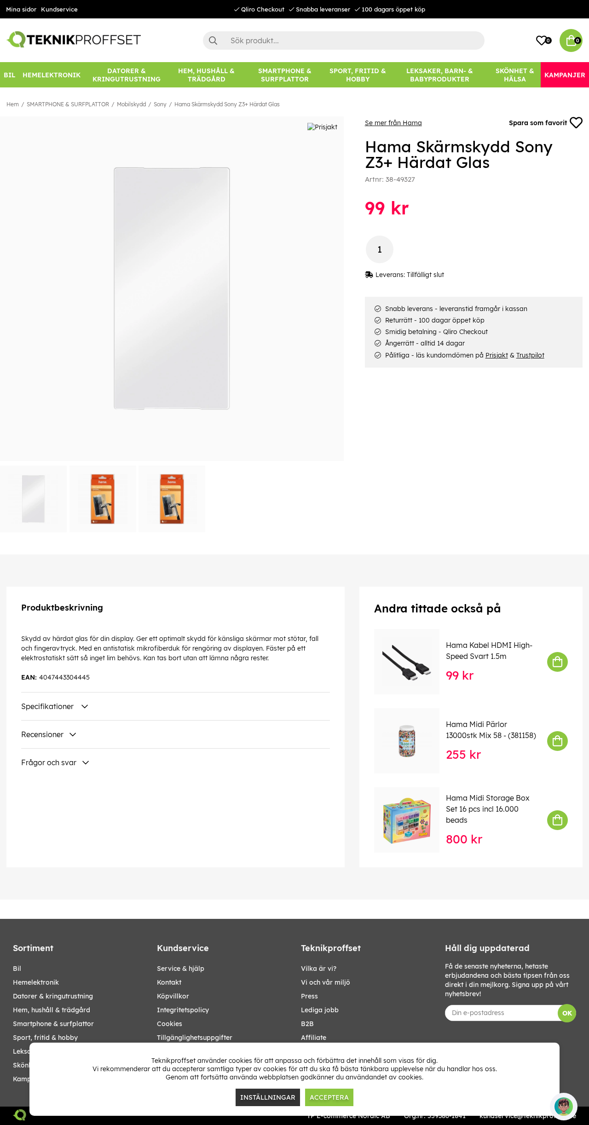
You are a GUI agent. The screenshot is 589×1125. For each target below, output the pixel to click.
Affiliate (313, 1037)
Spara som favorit (538, 123)
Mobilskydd (131, 104)
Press (309, 996)
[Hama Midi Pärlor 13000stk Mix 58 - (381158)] (413, 740)
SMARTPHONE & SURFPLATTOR (68, 104)
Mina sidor (21, 9)
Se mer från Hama (393, 123)
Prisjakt (496, 355)
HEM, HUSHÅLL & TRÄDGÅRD (51, 1010)
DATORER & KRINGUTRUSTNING (53, 996)
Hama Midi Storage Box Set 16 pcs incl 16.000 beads (488, 809)
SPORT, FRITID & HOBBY (45, 1037)
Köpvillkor (173, 996)
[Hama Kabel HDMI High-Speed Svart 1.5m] (413, 661)
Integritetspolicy (183, 1010)
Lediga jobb (320, 1010)
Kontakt (169, 982)
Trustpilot (530, 355)
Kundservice (59, 9)
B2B (307, 1024)
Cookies (169, 1024)
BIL (17, 968)
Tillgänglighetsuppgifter (194, 1037)
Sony (160, 104)
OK (567, 1013)
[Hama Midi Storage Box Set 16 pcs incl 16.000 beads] (413, 820)
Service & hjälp (180, 968)
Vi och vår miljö (325, 982)
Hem (12, 104)
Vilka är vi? (318, 968)
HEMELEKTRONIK (36, 982)
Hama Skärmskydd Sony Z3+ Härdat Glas (227, 104)
